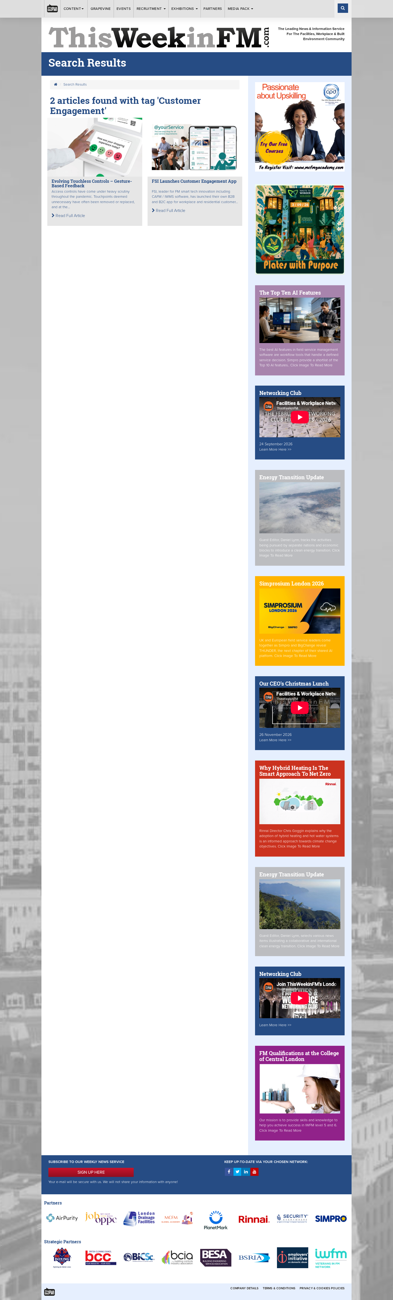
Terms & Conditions (279, 1288)
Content (72, 9)
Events (124, 9)
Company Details (244, 1288)
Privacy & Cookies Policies (322, 1288)
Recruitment (150, 9)
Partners (212, 9)
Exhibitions (183, 9)
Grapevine (101, 9)
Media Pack (239, 9)
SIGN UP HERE (91, 1172)
